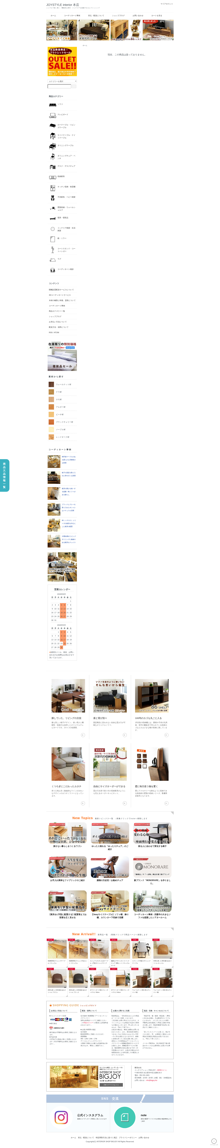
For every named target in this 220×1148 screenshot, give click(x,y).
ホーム (53, 16)
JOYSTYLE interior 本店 (62, 4)
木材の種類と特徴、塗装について (62, 300)
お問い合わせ (138, 16)
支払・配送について (96, 16)
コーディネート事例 (72, 16)
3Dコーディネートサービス (60, 295)
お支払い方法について (58, 322)
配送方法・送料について (58, 327)
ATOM (56, 332)
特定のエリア (88, 1023)
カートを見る (156, 16)
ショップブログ (118, 16)
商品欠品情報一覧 (4, 475)
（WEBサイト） (162, 1070)
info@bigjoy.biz (151, 1080)
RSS (50, 332)
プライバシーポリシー (128, 1138)
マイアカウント (167, 4)
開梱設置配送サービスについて (61, 290)
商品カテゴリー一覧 (57, 311)
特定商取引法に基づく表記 (106, 1138)
